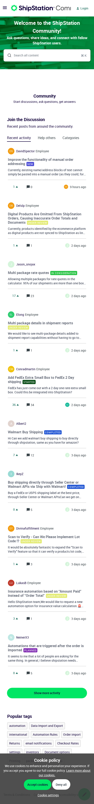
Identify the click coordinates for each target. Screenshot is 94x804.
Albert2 (21, 423)
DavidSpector (25, 151)
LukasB (21, 582)
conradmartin (25, 369)
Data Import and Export (47, 726)
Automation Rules (45, 734)
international (18, 734)
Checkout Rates (68, 743)
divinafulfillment (27, 528)
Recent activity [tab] (19, 137)
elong (20, 314)
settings (14, 752)
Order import (72, 734)
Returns (14, 743)
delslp (20, 205)
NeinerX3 (22, 637)
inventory (32, 752)
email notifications (39, 743)
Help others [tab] (47, 137)
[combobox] (47, 55)
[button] (47, 795)
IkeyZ (19, 474)
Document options (57, 752)
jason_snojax (25, 264)
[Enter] (7, 55)
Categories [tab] (71, 137)
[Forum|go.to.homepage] (38, 8)
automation (17, 726)
